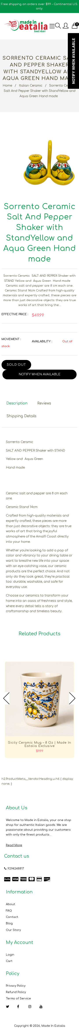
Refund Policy (16, 992)
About (10, 904)
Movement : (11, 339)
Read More (14, 845)
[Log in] (65, 26)
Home (7, 85)
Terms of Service (18, 998)
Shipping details (21, 416)
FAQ (9, 910)
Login (10, 954)
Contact (12, 917)
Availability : (42, 341)
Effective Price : (15, 314)
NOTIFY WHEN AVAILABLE (39, 374)
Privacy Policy (15, 985)
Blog (9, 923)
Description (16, 403)
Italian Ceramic (30, 85)
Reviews (44, 403)
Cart (9, 961)
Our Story (13, 930)
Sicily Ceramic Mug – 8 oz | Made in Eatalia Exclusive (39, 744)
